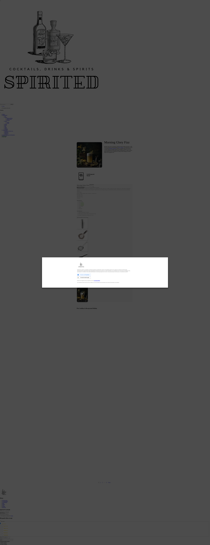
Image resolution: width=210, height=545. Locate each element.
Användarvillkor (97, 280)
